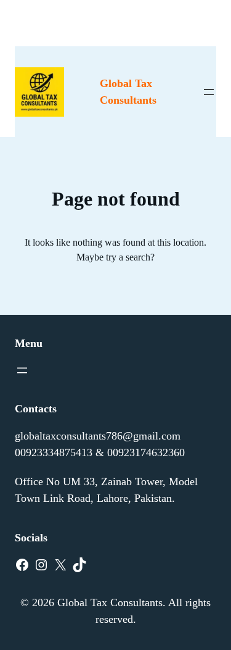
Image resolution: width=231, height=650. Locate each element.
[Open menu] (208, 92)
